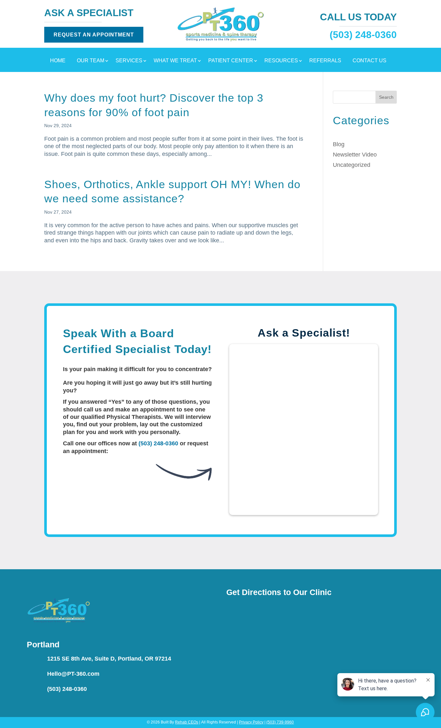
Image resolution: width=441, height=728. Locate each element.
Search (386, 97)
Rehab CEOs (186, 722)
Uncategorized (351, 165)
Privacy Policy (251, 722)
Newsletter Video (355, 154)
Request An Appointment (94, 34)
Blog (338, 144)
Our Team (90, 60)
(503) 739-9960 (280, 722)
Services (129, 60)
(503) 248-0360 (158, 443)
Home (58, 60)
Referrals (325, 60)
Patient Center (230, 60)
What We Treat (175, 60)
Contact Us (369, 60)
